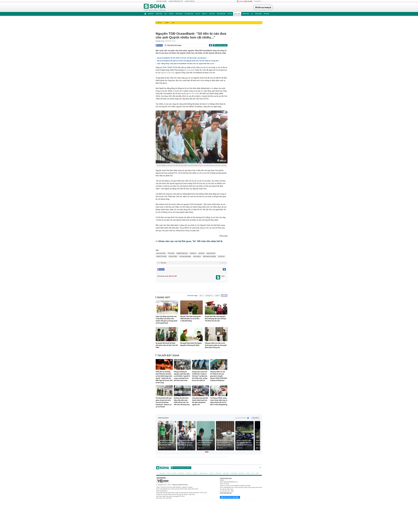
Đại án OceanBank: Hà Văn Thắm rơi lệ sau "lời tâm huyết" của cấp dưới (182, 58)
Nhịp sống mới (221, 13)
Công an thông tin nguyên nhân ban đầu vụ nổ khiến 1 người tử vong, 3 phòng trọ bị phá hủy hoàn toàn (182, 376)
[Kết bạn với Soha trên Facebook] (218, 277)
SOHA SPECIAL (190, 1)
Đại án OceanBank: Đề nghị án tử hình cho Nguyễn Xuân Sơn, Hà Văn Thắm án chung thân (188, 61)
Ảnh (253, 473)
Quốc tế (204, 13)
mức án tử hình (160, 253)
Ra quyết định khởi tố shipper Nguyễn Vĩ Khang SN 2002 (191, 344)
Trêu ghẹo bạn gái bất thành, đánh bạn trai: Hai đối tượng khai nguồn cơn (200, 401)
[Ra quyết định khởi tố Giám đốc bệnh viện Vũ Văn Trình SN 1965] (167, 334)
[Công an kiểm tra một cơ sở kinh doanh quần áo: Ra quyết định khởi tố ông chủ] (216, 334)
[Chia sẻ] (159, 45)
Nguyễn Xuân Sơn (167, 73)
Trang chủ (162, 473)
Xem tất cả (255, 418)
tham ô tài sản (211, 253)
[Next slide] (257, 436)
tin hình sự (221, 256)
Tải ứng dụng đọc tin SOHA (182, 467)
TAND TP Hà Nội (161, 256)
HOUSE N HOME (162, 1)
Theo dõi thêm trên (240, 418)
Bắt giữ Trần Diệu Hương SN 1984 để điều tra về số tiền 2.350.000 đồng (190, 318)
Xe (252, 13)
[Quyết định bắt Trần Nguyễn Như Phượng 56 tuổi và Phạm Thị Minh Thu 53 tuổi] (216, 307)
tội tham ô (193, 253)
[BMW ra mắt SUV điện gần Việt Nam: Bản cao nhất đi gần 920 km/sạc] (244, 435)
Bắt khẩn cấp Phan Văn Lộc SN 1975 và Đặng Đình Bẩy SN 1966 (166, 443)
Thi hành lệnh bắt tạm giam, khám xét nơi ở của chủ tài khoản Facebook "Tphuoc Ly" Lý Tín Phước (164, 402)
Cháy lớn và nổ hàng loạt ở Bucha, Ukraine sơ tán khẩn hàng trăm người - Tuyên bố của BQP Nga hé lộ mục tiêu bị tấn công (164, 377)
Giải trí (230, 13)
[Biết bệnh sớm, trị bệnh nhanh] (264, 7)
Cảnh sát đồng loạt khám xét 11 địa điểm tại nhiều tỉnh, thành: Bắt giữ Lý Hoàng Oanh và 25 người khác (166, 319)
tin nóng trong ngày (185, 256)
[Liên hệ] (224, 269)
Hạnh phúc (159, 13)
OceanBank (189, 70)
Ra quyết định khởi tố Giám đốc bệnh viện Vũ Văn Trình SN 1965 (167, 345)
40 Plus (197, 13)
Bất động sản (189, 13)
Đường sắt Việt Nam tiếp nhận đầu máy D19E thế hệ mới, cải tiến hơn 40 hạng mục (182, 401)
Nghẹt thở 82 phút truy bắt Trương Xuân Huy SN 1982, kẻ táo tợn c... (186, 443)
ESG (165, 13)
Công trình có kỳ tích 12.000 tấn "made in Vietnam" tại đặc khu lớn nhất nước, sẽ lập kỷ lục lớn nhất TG (199, 376)
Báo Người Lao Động (209, 256)
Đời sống (266, 13)
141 (173, 22)
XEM (224, 295)
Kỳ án (167, 22)
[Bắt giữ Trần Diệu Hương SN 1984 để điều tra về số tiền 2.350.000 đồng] (191, 307)
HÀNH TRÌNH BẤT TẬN (176, 1)
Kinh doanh (179, 13)
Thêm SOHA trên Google (174, 45)
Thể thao (212, 13)
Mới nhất (150, 13)
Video (247, 473)
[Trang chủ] (155, 7)
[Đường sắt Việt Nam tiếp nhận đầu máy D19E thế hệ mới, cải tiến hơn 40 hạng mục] (182, 390)
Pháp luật (237, 13)
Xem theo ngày (192, 295)
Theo (191, 263)
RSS (257, 473)
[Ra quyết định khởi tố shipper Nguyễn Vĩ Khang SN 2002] (191, 334)
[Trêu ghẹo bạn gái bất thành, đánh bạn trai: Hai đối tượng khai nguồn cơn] (200, 390)
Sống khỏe (245, 13)
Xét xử (160, 22)
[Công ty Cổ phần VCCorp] (182, 480)
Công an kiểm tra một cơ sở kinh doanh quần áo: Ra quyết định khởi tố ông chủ (216, 345)
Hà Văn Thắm (194, 93)
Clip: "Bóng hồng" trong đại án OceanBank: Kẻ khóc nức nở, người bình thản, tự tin (186, 63)
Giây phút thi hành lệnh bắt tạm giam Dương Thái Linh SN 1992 (205, 443)
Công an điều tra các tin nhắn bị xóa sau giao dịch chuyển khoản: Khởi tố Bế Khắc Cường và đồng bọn (218, 376)
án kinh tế (201, 253)
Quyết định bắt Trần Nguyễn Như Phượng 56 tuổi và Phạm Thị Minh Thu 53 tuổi (215, 318)
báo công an (197, 256)
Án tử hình (171, 253)
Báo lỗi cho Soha (221, 45)
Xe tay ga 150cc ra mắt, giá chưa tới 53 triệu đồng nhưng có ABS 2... (225, 443)
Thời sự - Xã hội (171, 473)
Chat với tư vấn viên (230, 497)
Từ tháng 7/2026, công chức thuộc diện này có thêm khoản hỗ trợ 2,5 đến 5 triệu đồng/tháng (218, 401)
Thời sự (171, 13)
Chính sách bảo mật (226, 493)
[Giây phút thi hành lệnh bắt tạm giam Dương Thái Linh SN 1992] (206, 435)
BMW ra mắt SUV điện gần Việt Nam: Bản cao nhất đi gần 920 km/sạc (244, 443)
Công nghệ (258, 13)
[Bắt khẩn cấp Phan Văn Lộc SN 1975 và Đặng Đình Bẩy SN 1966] (167, 435)
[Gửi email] (210, 45)
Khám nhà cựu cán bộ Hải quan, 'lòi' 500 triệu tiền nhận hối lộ (190, 241)
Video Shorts (163, 418)
